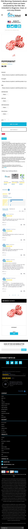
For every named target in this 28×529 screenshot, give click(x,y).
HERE (5, 167)
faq (2, 400)
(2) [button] (8, 202)
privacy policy (4, 405)
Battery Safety (4, 409)
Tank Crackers (4, 407)
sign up (2, 426)
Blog (2, 415)
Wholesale (3, 411)
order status (4, 428)
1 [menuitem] (12, 295)
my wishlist (3, 432)
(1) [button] (8, 203)
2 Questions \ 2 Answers (7, 197)
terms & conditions (5, 403)
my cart (3, 430)
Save (4, 133)
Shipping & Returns (5, 413)
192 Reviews (10, 64)
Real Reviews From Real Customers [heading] (11, 371)
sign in (2, 424)
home (2, 396)
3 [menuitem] (15, 295)
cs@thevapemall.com (8, 464)
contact (3, 401)
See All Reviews (6, 373)
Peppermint (14, 327)
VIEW (14, 333)
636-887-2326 (6, 462)
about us (3, 398)
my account (3, 422)
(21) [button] (8, 201)
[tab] (5, 209)
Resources (3, 417)
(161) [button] (9, 199)
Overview (4, 138)
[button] (5, 222)
